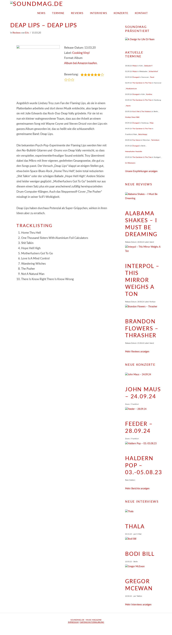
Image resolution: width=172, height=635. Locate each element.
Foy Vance (136, 140)
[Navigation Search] (156, 12)
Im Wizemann (130, 163)
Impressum (73, 622)
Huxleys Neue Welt (132, 117)
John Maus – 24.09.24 (143, 393)
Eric (27, 33)
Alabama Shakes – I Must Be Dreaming (141, 224)
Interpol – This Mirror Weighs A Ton (142, 280)
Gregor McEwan (139, 585)
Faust (152, 77)
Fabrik (128, 106)
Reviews (17, 33)
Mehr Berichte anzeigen (137, 488)
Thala (135, 526)
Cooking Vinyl (81, 52)
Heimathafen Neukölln (133, 151)
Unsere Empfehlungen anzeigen (141, 171)
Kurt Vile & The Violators (141, 111)
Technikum (155, 140)
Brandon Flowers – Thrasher (141, 328)
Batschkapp (142, 134)
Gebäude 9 (148, 66)
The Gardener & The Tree (142, 83)
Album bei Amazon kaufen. (80, 63)
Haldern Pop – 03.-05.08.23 (143, 465)
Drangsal (135, 77)
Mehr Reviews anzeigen (137, 352)
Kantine (149, 94)
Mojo (152, 123)
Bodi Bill (139, 554)
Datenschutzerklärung (92, 622)
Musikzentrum (131, 88)
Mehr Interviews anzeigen (138, 605)
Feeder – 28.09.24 (139, 427)
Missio (134, 66)
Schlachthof (153, 71)
